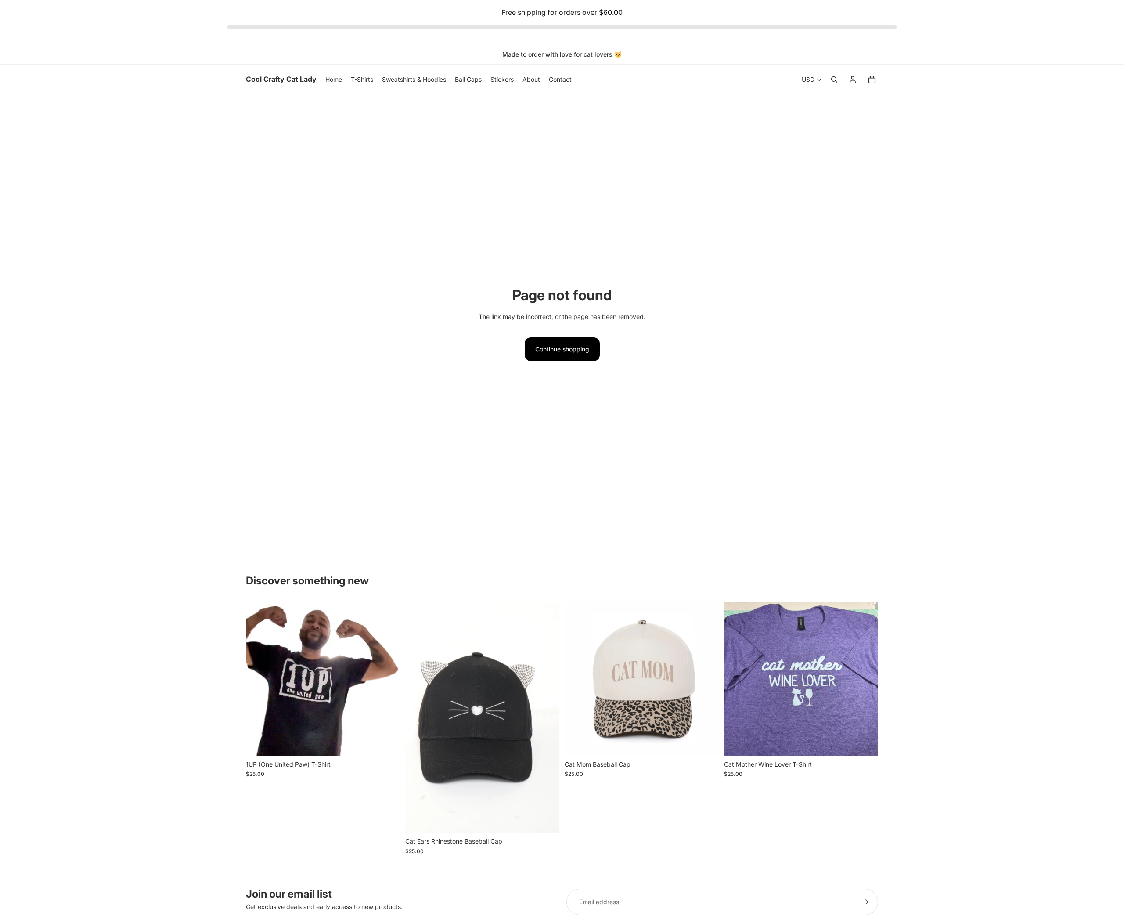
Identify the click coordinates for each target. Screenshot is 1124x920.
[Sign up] (865, 902)
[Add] (546, 820)
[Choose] (386, 742)
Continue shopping (562, 349)
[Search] (834, 79)
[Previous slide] (259, 678)
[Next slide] (387, 678)
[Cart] (872, 79)
